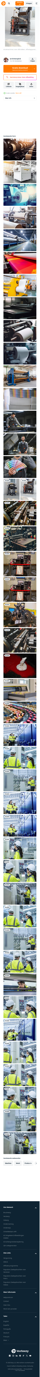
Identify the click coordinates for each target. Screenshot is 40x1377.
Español (6, 1351)
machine (8, 1189)
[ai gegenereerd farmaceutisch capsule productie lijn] (19, 738)
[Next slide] (31, 1188)
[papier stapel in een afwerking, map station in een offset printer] (19, 402)
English (6, 1347)
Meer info (8, 101)
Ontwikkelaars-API (9, 1257)
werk (18, 1189)
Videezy (6, 1246)
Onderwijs (7, 1253)
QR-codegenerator (10, 1271)
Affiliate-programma (10, 1291)
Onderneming (8, 1249)
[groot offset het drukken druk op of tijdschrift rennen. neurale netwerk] (19, 198)
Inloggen (29, 3)
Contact (6, 1327)
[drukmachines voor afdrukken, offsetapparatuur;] (11, 492)
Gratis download (20, 69)
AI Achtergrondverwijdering (13, 1267)
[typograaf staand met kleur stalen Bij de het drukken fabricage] (19, 470)
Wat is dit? (19, 93)
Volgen (32, 61)
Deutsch (6, 1358)
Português (7, 1354)
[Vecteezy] (3, 3)
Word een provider (10, 1334)
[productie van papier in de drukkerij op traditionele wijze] (19, 691)
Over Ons (6, 1330)
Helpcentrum (8, 1323)
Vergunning (7, 1283)
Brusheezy (7, 1238)
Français (6, 1362)
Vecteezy (6, 1242)
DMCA (5, 1287)
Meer (5, 1366)
